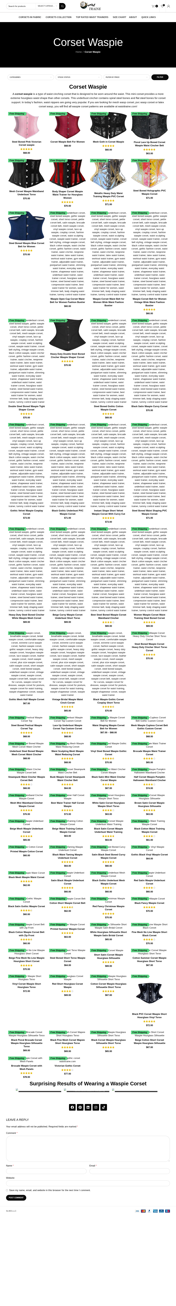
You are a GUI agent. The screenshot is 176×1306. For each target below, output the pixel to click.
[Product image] (26, 125)
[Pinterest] (80, 1107)
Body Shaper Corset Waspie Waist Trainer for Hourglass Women (67, 194)
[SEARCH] (62, 6)
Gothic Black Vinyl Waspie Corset (149, 854)
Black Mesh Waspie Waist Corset (26, 877)
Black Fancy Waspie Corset (149, 903)
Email (93, 1165)
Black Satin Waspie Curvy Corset (149, 406)
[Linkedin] (88, 1107)
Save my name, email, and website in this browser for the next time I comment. (50, 1190)
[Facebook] (72, 1107)
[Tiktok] (103, 1107)
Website (10, 1178)
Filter (160, 77)
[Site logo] (90, 6)
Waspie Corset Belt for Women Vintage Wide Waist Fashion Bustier (149, 302)
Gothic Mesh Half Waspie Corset (26, 699)
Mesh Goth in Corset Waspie (108, 142)
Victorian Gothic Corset (67, 1066)
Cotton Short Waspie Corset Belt (67, 903)
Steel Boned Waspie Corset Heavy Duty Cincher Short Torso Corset (149, 647)
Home (79, 52)
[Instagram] (96, 1107)
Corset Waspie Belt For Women (67, 142)
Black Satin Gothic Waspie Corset (26, 906)
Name (10, 1165)
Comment (11, 1133)
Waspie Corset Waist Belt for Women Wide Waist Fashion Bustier (108, 302)
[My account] (168, 6)
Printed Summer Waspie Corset (67, 929)
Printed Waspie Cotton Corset (26, 851)
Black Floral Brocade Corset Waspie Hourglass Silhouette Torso (26, 1043)
